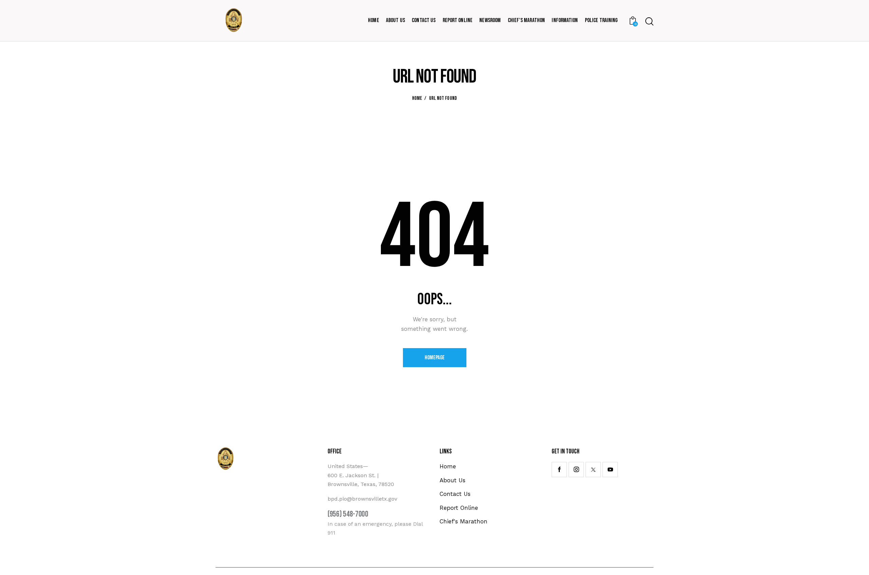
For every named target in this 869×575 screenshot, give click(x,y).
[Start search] (649, 21)
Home (417, 98)
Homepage (435, 357)
